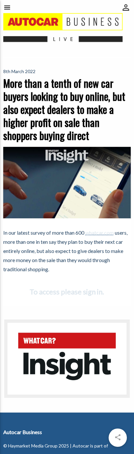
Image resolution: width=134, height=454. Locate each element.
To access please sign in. (67, 291)
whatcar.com (99, 232)
